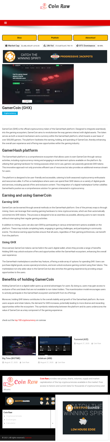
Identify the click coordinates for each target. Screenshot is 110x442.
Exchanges (11, 419)
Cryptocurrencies (14, 416)
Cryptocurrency (10, 113)
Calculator (10, 423)
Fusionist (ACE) (81, 339)
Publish (55, 38)
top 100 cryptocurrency (25, 320)
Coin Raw (25, 362)
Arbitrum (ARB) (45, 358)
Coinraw (28, 438)
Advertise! (91, 38)
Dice (19, 38)
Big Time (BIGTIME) (11, 358)
